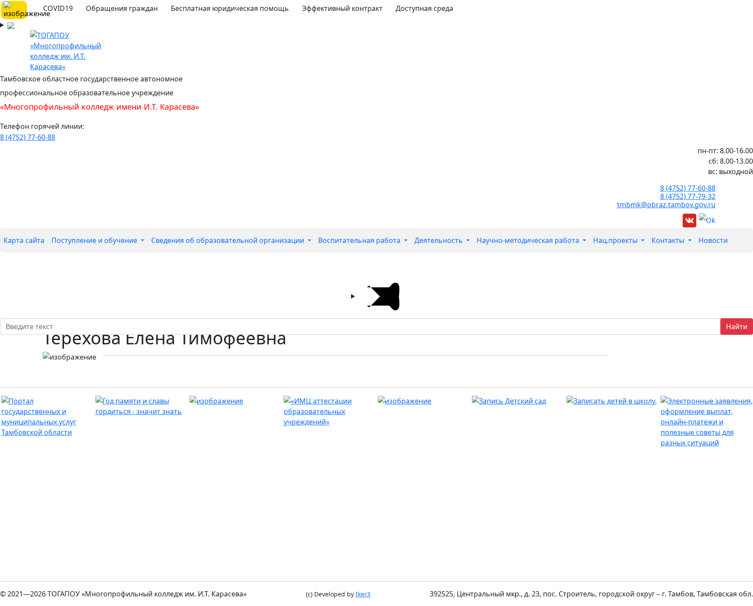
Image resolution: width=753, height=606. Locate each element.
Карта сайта (23, 240)
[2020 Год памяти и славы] (141, 406)
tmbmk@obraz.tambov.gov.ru (666, 204)
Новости (713, 240)
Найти (736, 326)
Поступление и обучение (95, 240)
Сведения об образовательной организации (228, 240)
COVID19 (58, 8)
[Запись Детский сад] (518, 401)
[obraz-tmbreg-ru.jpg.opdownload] (236, 401)
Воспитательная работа (360, 240)
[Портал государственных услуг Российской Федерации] (707, 422)
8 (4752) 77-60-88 (27, 137)
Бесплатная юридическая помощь (230, 8)
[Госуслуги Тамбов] (47, 417)
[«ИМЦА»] (330, 411)
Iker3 (363, 594)
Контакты (668, 240)
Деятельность (439, 240)
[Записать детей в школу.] (612, 401)
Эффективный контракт (342, 8)
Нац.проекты (616, 240)
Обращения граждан (122, 8)
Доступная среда (424, 8)
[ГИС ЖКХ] (424, 401)
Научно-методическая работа (529, 240)
